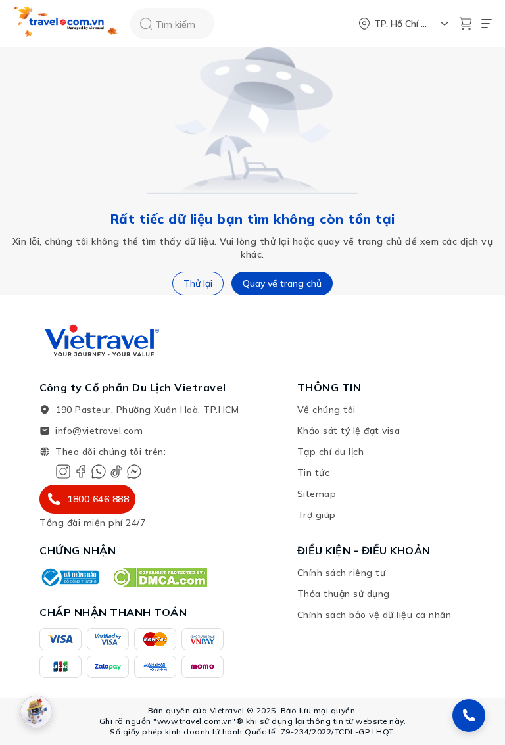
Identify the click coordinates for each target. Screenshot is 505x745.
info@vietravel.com (99, 431)
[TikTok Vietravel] (116, 471)
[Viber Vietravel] (99, 471)
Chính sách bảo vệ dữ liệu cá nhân (374, 615)
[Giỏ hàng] (465, 24)
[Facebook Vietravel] (81, 471)
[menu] (486, 24)
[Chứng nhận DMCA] (159, 577)
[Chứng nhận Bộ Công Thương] (69, 577)
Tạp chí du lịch (330, 452)
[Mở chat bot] (36, 711)
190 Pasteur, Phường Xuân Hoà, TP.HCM (147, 410)
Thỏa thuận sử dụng (343, 594)
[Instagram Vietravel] (63, 471)
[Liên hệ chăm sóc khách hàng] (468, 715)
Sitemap (317, 494)
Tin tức (313, 473)
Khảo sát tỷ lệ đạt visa (348, 431)
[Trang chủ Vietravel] (66, 24)
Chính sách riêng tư (341, 573)
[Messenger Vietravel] (134, 471)
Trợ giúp (316, 515)
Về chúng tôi (326, 410)
